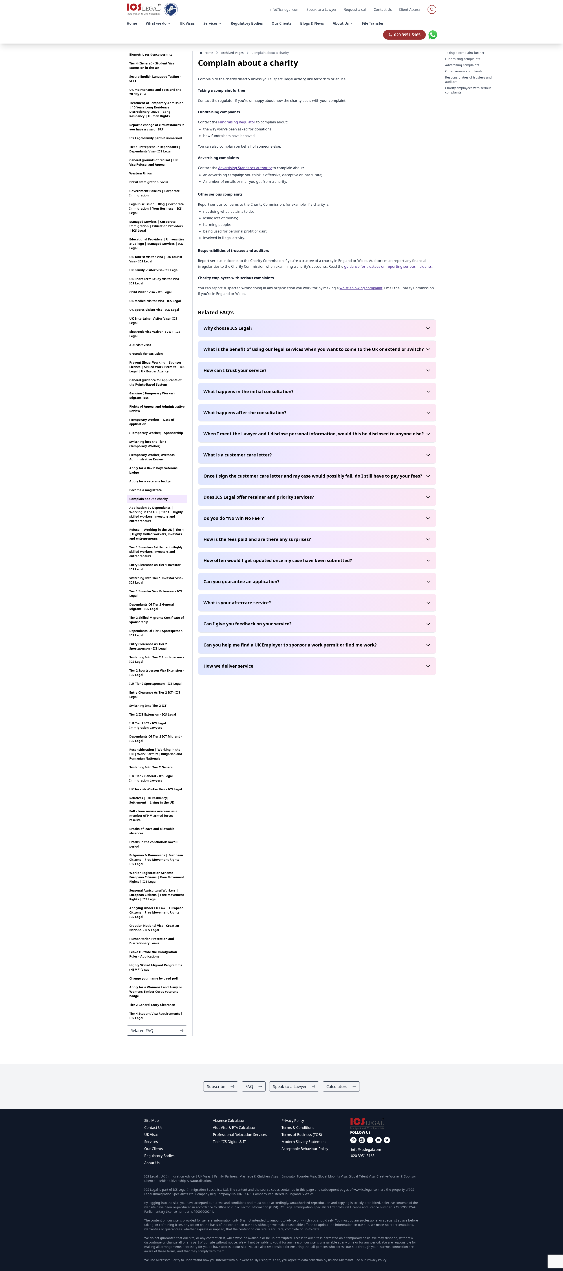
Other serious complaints (464, 71)
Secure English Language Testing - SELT (155, 78)
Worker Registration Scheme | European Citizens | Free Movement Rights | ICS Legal (156, 877)
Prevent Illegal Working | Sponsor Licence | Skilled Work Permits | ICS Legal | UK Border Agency (157, 366)
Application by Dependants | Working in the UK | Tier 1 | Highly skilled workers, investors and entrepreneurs (156, 514)
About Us (152, 1162)
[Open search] (432, 9)
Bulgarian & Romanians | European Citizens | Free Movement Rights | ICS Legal (156, 859)
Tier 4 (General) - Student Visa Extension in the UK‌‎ (151, 65)
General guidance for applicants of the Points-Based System (155, 382)
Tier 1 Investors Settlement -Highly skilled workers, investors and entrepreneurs (156, 551)
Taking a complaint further (464, 53)
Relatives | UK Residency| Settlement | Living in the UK (151, 800)
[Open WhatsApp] (433, 34)
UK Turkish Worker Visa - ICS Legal (155, 789)
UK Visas (151, 1134)
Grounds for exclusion (146, 354)
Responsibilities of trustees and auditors (468, 79)
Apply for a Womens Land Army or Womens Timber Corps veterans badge (155, 991)
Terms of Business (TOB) (302, 1134)
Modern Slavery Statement (304, 1141)
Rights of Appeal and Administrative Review (157, 408)
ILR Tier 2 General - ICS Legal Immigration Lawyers (151, 778)
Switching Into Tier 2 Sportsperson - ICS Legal (156, 659)
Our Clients (153, 1148)
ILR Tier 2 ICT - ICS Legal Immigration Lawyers (147, 725)
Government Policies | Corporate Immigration (154, 193)
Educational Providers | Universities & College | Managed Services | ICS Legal (156, 243)
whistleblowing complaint (361, 288)
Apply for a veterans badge (149, 481)
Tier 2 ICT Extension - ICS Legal (152, 714)
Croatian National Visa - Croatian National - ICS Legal (154, 927)
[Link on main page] (384, 1124)
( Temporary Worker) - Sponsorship (156, 433)
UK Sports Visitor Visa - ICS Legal (154, 310)
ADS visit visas (140, 345)
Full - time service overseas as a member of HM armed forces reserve (153, 815)
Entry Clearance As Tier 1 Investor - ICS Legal (156, 567)
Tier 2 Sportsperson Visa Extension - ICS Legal (156, 672)
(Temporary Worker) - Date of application (151, 422)
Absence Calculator (229, 1120)
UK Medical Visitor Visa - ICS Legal (155, 301)
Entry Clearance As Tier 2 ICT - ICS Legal (154, 694)
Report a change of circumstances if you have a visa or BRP (156, 127)
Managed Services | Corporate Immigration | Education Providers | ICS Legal (156, 226)
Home (209, 53)
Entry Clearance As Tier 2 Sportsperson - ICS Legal (148, 646)
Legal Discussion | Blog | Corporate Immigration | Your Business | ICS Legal (156, 208)
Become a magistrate (145, 490)
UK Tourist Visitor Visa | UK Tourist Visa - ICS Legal (155, 259)
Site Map (151, 1120)
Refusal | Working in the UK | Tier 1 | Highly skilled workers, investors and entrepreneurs (156, 533)
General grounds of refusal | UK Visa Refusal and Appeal (153, 162)
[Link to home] (144, 9)
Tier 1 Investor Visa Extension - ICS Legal (155, 593)
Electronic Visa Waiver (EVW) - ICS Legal (154, 334)
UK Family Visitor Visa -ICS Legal (153, 270)
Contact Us (383, 9)
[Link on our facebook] (353, 1140)
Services (151, 1141)
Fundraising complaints (462, 59)
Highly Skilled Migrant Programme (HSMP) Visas (155, 967)
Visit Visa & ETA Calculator (234, 1127)
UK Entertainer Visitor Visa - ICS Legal (153, 320)
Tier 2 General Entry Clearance (152, 1005)
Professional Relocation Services (240, 1134)
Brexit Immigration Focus (148, 182)
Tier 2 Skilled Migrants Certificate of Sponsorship (156, 619)
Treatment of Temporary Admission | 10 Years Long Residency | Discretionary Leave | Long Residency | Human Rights (156, 109)
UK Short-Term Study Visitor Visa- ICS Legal (154, 281)
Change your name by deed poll (153, 978)
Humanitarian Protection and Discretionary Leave (151, 941)
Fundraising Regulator (236, 122)
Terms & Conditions (298, 1127)
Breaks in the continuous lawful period (153, 844)
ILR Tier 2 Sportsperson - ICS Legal (155, 683)
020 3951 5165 (407, 34)
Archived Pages (232, 53)
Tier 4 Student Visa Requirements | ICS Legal (156, 1015)
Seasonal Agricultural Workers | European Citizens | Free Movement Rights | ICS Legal (156, 894)
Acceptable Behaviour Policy (305, 1148)
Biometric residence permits (150, 54)
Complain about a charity (148, 499)
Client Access (409, 9)
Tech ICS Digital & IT (229, 1141)
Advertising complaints (462, 65)
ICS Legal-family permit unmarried (155, 138)
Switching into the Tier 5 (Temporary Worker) (147, 444)
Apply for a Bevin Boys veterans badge (153, 470)
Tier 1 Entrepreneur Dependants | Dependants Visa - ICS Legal (155, 149)
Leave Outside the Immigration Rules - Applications (153, 954)
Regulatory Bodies (159, 1155)
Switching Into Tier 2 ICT (147, 705)
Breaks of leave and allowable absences (151, 831)
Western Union (140, 173)
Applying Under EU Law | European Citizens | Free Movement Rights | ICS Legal (156, 912)
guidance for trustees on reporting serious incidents (388, 266)
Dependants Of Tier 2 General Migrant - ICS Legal (151, 606)
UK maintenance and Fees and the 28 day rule (155, 92)
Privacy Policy (293, 1120)
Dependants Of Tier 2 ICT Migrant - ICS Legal (155, 738)
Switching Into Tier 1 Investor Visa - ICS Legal (156, 580)
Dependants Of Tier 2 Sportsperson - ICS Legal (157, 633)
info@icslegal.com (366, 1149)
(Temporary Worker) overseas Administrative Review (152, 457)
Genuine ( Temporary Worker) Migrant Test (152, 395)
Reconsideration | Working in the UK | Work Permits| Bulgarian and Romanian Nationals (155, 753)
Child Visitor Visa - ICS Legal (150, 292)
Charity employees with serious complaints (468, 90)
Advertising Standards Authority (245, 167)
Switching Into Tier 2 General (151, 767)
